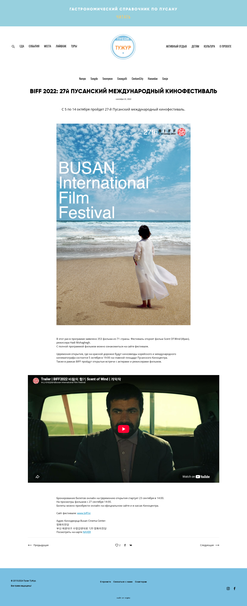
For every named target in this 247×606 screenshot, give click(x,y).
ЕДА (22, 46)
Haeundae (153, 79)
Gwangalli (122, 79)
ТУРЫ (74, 46)
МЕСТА (47, 46)
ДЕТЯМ (195, 46)
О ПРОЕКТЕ (225, 46)
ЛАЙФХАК (61, 46)
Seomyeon (107, 79)
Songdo (94, 79)
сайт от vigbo (123, 598)
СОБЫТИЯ (34, 46)
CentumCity (138, 79)
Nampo (83, 79)
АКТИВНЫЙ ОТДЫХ (176, 46)
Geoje (165, 79)
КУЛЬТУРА (209, 46)
